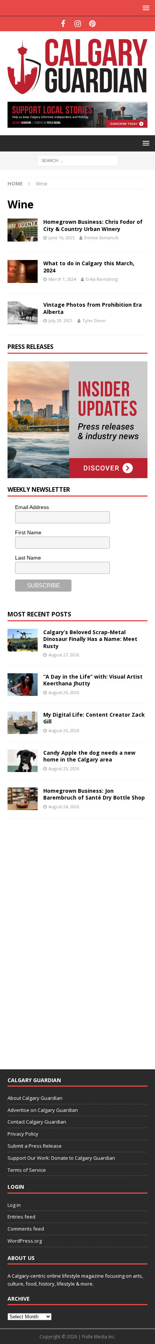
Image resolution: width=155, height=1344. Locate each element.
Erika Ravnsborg (102, 279)
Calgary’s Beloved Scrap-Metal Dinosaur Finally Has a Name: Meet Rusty (90, 638)
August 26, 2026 (64, 692)
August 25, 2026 (64, 730)
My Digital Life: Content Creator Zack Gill (94, 718)
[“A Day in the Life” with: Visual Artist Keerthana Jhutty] (23, 684)
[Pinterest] (92, 23)
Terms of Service (27, 1170)
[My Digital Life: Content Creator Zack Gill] (23, 722)
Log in (14, 1205)
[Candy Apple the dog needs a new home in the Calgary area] (23, 760)
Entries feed (21, 1216)
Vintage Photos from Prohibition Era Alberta (92, 308)
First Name (28, 532)
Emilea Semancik (101, 237)
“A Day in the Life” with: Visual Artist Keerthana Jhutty (93, 680)
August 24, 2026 (64, 806)
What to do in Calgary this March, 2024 (88, 267)
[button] (144, 8)
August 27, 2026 (64, 654)
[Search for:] (77, 160)
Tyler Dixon (94, 320)
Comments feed (26, 1228)
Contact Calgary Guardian (37, 1121)
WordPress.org (25, 1240)
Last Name (28, 558)
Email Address (32, 507)
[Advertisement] (64, 939)
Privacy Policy (23, 1133)
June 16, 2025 (61, 237)
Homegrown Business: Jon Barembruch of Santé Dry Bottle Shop (94, 794)
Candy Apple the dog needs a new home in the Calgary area (89, 756)
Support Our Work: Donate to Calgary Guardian (61, 1157)
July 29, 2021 (61, 320)
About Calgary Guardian (35, 1098)
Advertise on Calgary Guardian (43, 1110)
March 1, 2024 (62, 279)
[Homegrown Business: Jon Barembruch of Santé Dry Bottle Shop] (23, 798)
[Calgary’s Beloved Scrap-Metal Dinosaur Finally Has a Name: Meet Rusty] (23, 640)
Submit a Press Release (35, 1145)
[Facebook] (63, 23)
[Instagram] (77, 23)
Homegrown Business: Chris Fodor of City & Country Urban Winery (93, 225)
